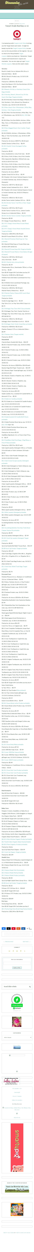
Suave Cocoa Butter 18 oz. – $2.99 (12, 700)
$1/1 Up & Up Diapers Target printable (14, 852)
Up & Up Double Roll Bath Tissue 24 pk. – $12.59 (17, 546)
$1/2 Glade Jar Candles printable (12, 399)
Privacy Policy (17, 1045)
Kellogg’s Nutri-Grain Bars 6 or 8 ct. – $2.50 (15, 321)
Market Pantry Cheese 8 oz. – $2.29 (13, 290)
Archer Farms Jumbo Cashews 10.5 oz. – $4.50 (16, 200)
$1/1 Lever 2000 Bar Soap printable (13, 752)
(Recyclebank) (21, 690)
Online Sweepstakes (17, 1100)
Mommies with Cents (17, 3)
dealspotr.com (17, 1010)
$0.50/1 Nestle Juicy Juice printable (13, 262)
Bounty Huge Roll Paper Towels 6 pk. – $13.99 (16, 368)
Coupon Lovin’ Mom (20, 43)
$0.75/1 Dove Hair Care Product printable (15, 770)
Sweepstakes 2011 (17, 1088)
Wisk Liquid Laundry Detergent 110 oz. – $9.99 (16, 509)
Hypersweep (17, 1117)
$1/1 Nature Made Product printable (13, 875)
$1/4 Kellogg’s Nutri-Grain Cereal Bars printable (17, 324)
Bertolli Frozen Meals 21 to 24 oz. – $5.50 (15, 236)
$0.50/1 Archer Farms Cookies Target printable (16, 215)
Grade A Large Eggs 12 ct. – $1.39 (12, 301)
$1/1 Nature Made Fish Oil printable (13, 870)
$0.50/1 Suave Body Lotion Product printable (16, 703)
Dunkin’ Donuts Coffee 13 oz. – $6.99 (13, 143)
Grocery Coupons (17, 1096)
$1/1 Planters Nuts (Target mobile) (12, 334)
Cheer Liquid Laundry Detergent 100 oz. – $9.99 (16, 484)
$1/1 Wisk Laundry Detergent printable (14, 512)
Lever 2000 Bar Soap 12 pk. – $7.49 (12, 749)
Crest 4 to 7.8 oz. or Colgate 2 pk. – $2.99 (14, 626)
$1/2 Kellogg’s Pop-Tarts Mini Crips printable (16, 308)
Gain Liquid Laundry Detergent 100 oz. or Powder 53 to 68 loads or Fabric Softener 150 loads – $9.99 (17, 450)
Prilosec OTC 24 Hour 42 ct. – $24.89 (13, 888)
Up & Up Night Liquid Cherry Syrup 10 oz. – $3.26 (17, 880)
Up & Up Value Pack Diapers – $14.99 (13, 849)
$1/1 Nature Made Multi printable (12, 872)
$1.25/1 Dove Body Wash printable (12, 744)
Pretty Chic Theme (9, 1232)
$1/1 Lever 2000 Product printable (12, 760)
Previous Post (9, 941)
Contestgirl (17, 1092)
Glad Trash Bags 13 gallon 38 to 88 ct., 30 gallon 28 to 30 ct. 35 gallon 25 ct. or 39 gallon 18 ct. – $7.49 (17, 556)
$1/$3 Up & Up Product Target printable (14, 548)
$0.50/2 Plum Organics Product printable (14, 844)
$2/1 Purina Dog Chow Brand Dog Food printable (17, 909)
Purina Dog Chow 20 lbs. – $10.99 (12, 903)
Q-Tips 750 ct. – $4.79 (9, 687)
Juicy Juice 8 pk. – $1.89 (9, 259)
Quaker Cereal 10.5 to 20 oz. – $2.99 (13, 174)
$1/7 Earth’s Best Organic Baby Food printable (16, 842)
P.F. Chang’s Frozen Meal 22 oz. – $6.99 (14, 221)
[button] (17, 7)
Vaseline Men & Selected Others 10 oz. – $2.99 (16, 713)
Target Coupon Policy (19, 48)
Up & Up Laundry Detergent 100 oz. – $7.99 (15, 535)
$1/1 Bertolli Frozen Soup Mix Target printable (16, 249)
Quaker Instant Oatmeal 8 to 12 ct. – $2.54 (15, 187)
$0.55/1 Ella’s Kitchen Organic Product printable (17, 839)
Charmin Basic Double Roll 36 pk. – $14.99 (15, 342)
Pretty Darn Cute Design (23, 1232)
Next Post (26, 941)
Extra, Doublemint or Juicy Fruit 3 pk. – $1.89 (16, 154)
